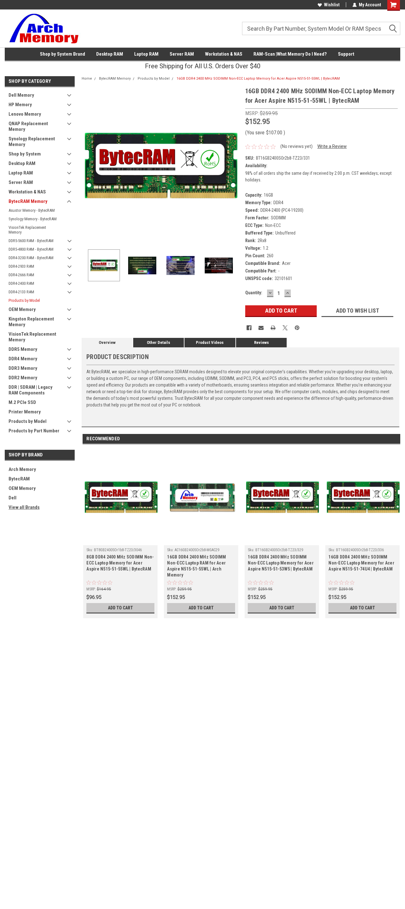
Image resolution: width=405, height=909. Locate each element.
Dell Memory (21, 95)
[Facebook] (249, 327)
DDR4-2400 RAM (21, 283)
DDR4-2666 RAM (21, 274)
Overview (107, 342)
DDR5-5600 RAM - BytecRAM (31, 240)
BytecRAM (19, 479)
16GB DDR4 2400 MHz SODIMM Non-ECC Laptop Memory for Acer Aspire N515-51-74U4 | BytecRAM (361, 562)
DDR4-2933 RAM (21, 266)
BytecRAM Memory (28, 201)
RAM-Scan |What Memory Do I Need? (290, 54)
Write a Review (332, 146)
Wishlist (332, 4)
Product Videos (210, 342)
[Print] (273, 327)
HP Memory (20, 104)
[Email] (261, 327)
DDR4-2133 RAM (21, 292)
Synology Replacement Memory (32, 141)
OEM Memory (22, 309)
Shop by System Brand (62, 54)
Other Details (158, 342)
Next (234, 165)
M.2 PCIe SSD (22, 402)
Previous (88, 165)
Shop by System (25, 154)
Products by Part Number (34, 431)
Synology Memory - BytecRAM (33, 219)
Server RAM (182, 54)
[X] (285, 327)
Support (346, 54)
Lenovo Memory (25, 114)
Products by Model (24, 300)
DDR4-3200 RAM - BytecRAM (31, 257)
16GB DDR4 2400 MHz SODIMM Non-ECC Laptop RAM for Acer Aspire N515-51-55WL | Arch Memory (196, 565)
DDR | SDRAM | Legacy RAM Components (31, 390)
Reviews (261, 342)
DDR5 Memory (23, 349)
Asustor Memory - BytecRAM (32, 210)
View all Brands (24, 507)
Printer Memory (25, 412)
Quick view (120, 540)
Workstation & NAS (223, 54)
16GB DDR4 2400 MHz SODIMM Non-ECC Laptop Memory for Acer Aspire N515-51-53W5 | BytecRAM (281, 562)
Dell (12, 498)
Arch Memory (22, 469)
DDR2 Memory (23, 378)
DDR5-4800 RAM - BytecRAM (31, 249)
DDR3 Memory (23, 368)
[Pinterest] (297, 327)
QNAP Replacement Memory (28, 126)
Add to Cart (120, 607)
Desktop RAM (109, 54)
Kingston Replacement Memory (31, 321)
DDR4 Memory (23, 359)
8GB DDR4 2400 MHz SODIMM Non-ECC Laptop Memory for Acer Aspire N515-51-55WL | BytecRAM (120, 562)
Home (87, 78)
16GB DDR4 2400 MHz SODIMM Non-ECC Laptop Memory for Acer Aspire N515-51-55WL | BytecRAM (258, 78)
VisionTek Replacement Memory (27, 230)
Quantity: (253, 292)
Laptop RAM (146, 54)
